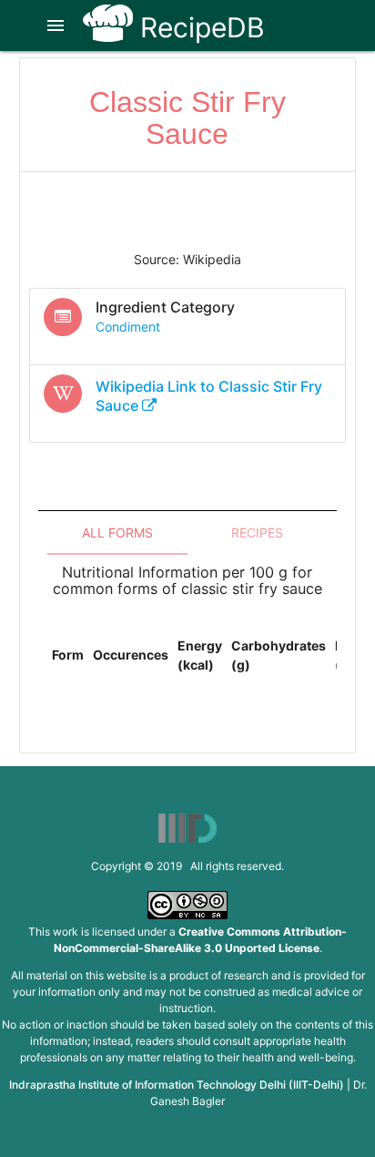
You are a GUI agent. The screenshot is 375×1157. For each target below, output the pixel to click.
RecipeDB (199, 27)
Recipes (257, 532)
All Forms (117, 532)
